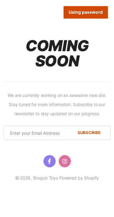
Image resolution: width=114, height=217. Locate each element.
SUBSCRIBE (89, 132)
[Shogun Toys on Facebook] (49, 161)
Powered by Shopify (79, 177)
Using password (86, 12)
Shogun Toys (45, 177)
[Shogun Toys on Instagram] (65, 161)
